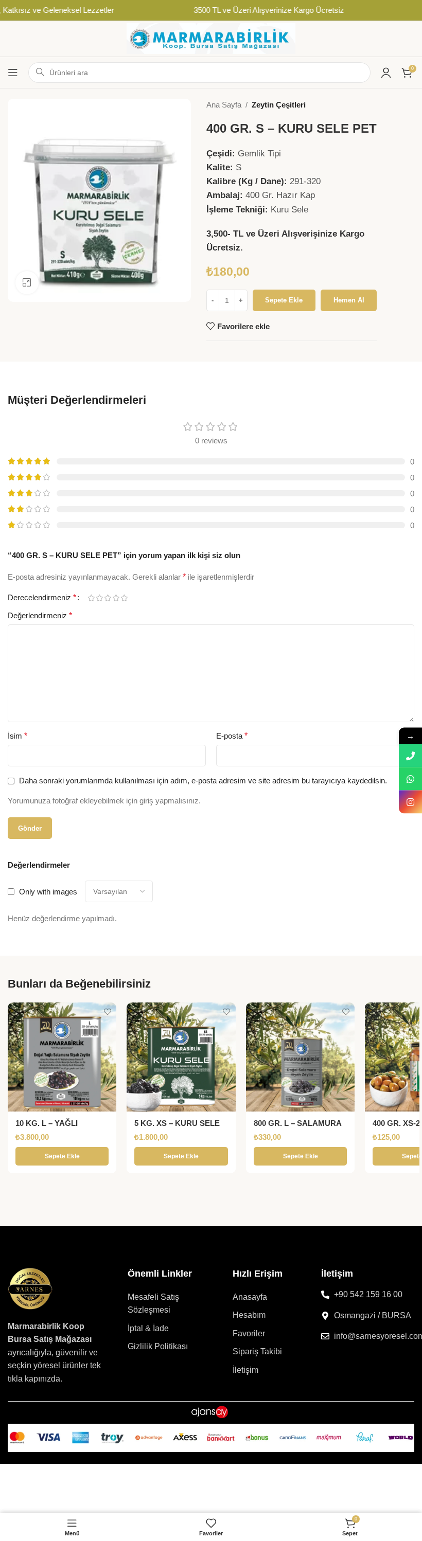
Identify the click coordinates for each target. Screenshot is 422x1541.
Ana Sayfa (223, 104)
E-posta (232, 735)
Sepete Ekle (284, 300)
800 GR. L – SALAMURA (298, 1123)
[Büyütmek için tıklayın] (27, 282)
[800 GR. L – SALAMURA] (300, 1056)
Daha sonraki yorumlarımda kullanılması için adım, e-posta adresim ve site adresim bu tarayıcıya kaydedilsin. (203, 780)
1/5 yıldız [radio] (91, 598)
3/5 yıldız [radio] (107, 598)
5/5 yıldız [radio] (124, 598)
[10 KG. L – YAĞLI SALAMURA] (62, 1056)
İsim (17, 735)
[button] (62, 1156)
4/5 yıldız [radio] (116, 598)
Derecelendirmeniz (42, 598)
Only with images (48, 891)
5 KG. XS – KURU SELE (177, 1123)
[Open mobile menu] (13, 72)
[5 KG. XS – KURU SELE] (181, 1056)
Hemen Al (348, 300)
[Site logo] (211, 37)
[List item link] (167, 1304)
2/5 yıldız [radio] (99, 598)
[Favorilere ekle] (107, 1011)
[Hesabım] (386, 72)
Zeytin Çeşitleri (279, 104)
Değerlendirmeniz (40, 615)
